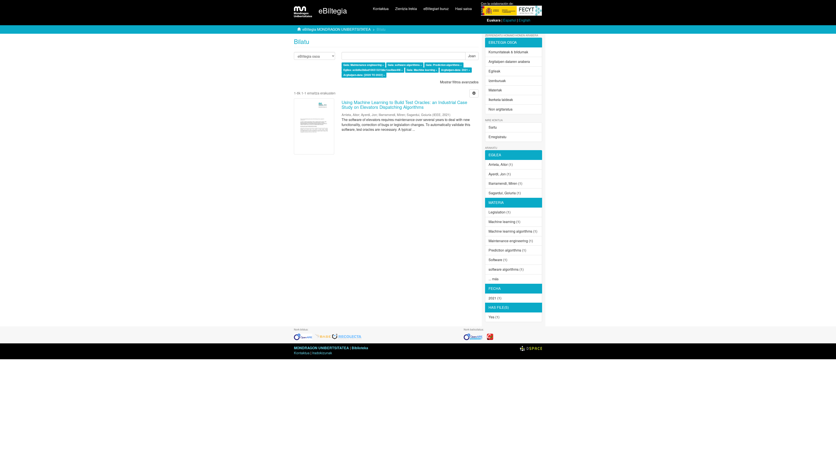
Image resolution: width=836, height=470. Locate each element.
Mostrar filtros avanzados (459, 81)
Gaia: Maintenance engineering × (363, 65)
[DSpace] (531, 347)
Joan (472, 55)
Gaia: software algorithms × (405, 65)
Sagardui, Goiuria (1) (505, 192)
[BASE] (322, 336)
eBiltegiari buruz (436, 8)
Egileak (494, 71)
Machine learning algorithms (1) (513, 231)
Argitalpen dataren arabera (509, 61)
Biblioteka (360, 347)
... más (494, 278)
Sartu (493, 127)
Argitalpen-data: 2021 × (455, 70)
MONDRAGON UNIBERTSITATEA (321, 347)
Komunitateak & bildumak (508, 51)
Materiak (495, 89)
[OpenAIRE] (304, 336)
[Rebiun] (490, 336)
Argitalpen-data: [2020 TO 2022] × (364, 75)
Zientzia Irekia (406, 8)
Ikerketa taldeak (501, 99)
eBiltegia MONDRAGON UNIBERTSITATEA (336, 29)
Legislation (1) (500, 212)
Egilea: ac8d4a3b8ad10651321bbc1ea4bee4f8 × (373, 70)
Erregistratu (497, 136)
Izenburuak (497, 80)
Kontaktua (381, 8)
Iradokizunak (322, 352)
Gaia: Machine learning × (422, 70)
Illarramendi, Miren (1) (505, 183)
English (524, 20)
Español (509, 20)
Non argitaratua (500, 109)
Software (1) (498, 259)
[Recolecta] (346, 336)
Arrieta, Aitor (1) (501, 164)
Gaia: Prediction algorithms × (444, 65)
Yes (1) (494, 316)
